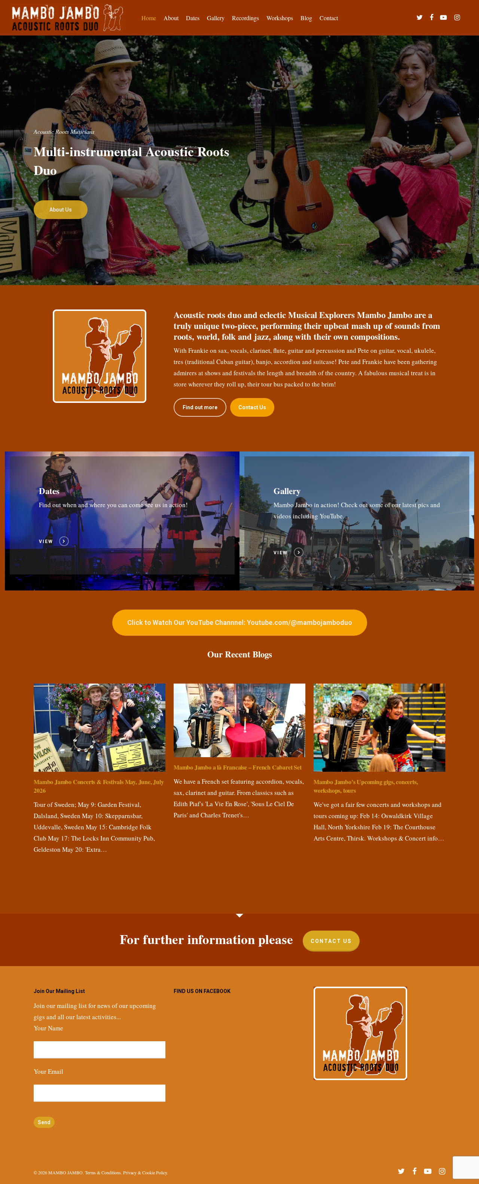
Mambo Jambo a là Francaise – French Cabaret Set (238, 767)
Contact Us (331, 941)
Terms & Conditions (103, 1172)
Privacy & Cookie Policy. (145, 1172)
